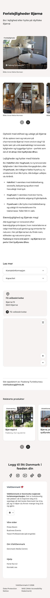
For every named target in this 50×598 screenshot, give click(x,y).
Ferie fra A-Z (12, 564)
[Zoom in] (43, 356)
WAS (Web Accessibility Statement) (31, 589)
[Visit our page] (18, 475)
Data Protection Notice (10, 589)
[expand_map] (43, 322)
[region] (25, 342)
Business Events (14, 530)
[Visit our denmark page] (10, 475)
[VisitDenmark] (15, 487)
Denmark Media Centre (17, 549)
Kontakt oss (12, 567)
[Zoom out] (43, 362)
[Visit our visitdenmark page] (25, 475)
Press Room (12, 527)
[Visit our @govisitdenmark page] (32, 475)
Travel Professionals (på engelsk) (21, 534)
